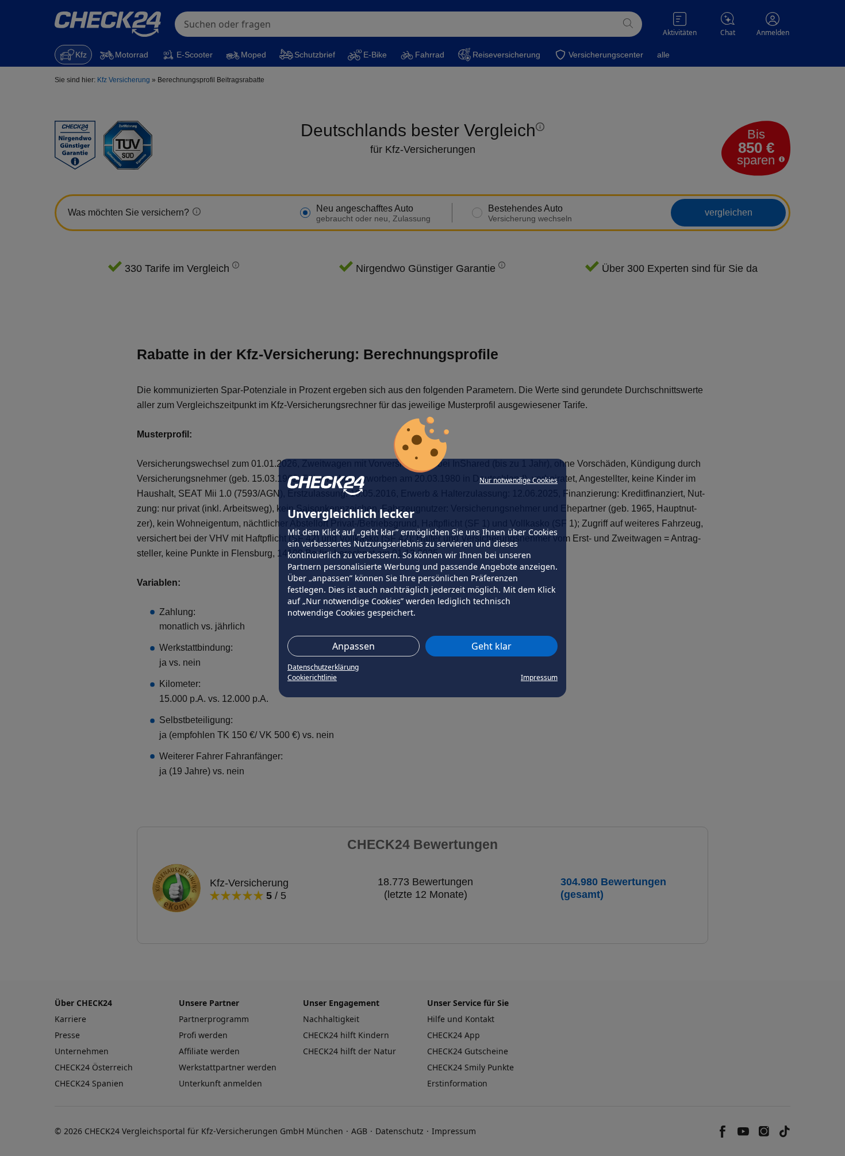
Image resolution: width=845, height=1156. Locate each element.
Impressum (539, 677)
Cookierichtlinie (312, 677)
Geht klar (491, 646)
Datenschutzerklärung (323, 667)
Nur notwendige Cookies (518, 480)
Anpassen (353, 646)
